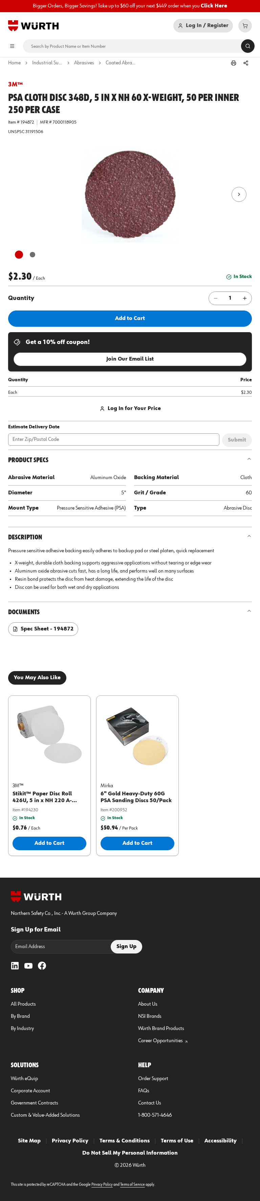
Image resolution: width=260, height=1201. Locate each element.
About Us (147, 1004)
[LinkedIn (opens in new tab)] (15, 966)
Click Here (214, 6)
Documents (24, 612)
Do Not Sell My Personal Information (130, 1153)
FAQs (143, 1091)
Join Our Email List (130, 359)
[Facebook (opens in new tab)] (42, 966)
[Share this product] (246, 63)
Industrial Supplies (47, 63)
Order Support (153, 1078)
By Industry (22, 1028)
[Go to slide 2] (32, 254)
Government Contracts (34, 1103)
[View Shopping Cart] (245, 26)
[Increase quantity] (245, 298)
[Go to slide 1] (19, 254)
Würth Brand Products (161, 1028)
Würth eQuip (24, 1078)
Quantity (21, 298)
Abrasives (84, 63)
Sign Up (126, 946)
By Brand (20, 1016)
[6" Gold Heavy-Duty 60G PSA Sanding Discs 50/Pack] (137, 735)
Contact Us (149, 1103)
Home (14, 63)
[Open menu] (12, 46)
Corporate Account (30, 1091)
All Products (23, 1004)
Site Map (29, 1141)
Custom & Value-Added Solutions (45, 1115)
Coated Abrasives (121, 63)
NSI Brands (149, 1016)
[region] (130, 6)
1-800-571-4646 (155, 1115)
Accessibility (220, 1141)
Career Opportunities (160, 1041)
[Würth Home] (33, 26)
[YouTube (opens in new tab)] (28, 966)
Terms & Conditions (125, 1141)
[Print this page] (234, 63)
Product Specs (28, 460)
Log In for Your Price (134, 408)
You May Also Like (37, 678)
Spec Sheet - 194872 (47, 629)
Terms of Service (132, 1185)
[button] (130, 194)
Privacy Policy (70, 1141)
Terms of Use (177, 1141)
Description (25, 537)
